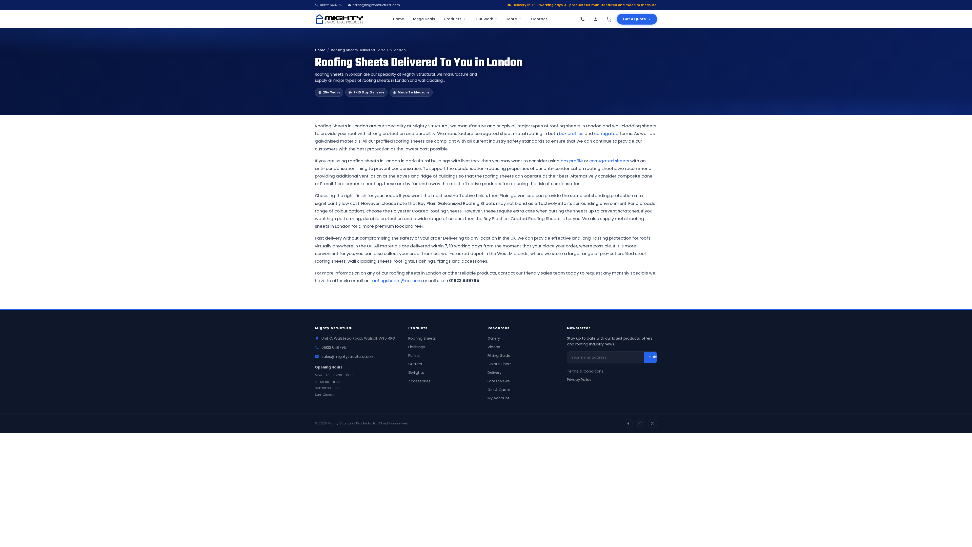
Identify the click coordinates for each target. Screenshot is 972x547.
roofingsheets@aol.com (396, 281)
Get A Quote (634, 19)
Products (452, 19)
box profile (572, 161)
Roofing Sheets (422, 338)
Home (398, 19)
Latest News (499, 381)
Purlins (414, 355)
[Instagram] (640, 423)
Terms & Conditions (585, 371)
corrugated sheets (609, 161)
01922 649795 (331, 5)
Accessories (419, 381)
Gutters (415, 363)
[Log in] (596, 19)
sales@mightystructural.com (376, 5)
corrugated (606, 133)
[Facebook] (628, 423)
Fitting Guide (499, 355)
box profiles (571, 133)
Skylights (416, 372)
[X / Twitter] (652, 423)
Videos (494, 346)
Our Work (484, 19)
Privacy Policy (579, 379)
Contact (539, 19)
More (512, 19)
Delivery (494, 372)
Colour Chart (499, 363)
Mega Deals (424, 19)
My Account (498, 398)
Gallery (494, 338)
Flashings (416, 346)
